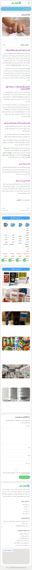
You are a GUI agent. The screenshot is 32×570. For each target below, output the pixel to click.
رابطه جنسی (27, 75)
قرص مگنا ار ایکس (10, 155)
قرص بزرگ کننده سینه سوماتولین (11, 239)
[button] (4, 45)
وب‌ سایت (28, 463)
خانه (29, 8)
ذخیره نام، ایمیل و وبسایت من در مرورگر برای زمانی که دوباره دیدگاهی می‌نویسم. (16, 473)
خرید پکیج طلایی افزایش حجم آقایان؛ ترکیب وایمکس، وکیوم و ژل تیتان (26, 239)
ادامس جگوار (7, 148)
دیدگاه (28, 426)
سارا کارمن (20, 97)
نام (29, 447)
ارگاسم (28, 68)
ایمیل (28, 455)
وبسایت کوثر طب (13, 567)
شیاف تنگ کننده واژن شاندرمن (5, 239)
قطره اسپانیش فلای (15, 65)
